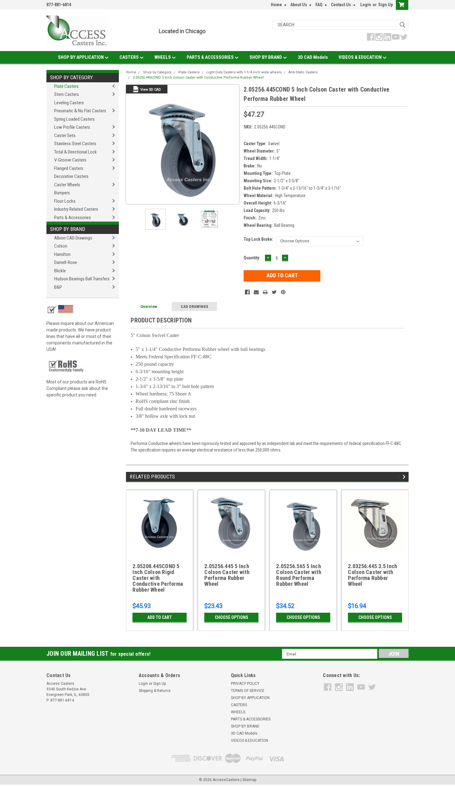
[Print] (265, 292)
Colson (60, 246)
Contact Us (341, 4)
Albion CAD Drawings (73, 238)
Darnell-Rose (65, 262)
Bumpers (62, 193)
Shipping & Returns (155, 691)
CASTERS (129, 57)
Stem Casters (66, 94)
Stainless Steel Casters (75, 143)
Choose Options (231, 617)
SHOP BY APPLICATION (81, 57)
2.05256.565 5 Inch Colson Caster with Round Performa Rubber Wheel (298, 575)
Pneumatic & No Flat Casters (80, 111)
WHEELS (163, 57)
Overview (149, 306)
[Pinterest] (283, 292)
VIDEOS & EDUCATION (361, 57)
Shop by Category (71, 77)
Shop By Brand (67, 229)
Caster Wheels (67, 185)
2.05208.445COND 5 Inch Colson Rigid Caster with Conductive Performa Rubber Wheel (157, 578)
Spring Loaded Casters (74, 119)
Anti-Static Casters (303, 72)
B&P (58, 287)
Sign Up (385, 4)
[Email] (256, 292)
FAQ (319, 4)
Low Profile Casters (72, 127)
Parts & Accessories (72, 217)
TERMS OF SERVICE (247, 691)
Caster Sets (65, 135)
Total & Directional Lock (75, 152)
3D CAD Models (313, 57)
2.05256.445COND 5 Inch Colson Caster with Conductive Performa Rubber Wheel (198, 78)
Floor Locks (65, 201)
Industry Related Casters (76, 209)
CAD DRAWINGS (194, 306)
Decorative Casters (71, 176)
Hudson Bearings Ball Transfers (82, 279)
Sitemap (249, 780)
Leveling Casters (69, 103)
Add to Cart (159, 617)
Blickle (60, 271)
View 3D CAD (150, 90)
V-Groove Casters (70, 160)
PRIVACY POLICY (245, 683)
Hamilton (62, 254)
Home (276, 4)
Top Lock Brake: (258, 239)
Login (365, 4)
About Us (298, 4)
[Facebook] (247, 292)
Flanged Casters (68, 168)
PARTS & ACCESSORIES (211, 57)
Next (233, 144)
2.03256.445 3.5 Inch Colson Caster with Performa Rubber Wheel (372, 575)
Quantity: (252, 257)
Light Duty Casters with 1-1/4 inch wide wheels (244, 72)
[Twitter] (274, 292)
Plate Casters (66, 86)
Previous (132, 144)
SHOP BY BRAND (266, 57)
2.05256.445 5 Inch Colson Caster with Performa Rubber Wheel (226, 575)
